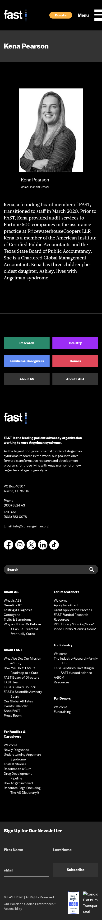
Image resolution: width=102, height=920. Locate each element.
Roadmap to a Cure (18, 769)
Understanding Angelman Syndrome (22, 756)
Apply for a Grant (66, 605)
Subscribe (75, 869)
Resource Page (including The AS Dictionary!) (22, 790)
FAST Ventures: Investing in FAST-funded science (74, 670)
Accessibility (13, 908)
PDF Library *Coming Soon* (74, 624)
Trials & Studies (15, 764)
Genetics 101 (13, 605)
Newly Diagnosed (16, 750)
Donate (60, 15)
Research (26, 343)
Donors (75, 361)
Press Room (13, 715)
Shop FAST (12, 711)
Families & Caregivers (27, 361)
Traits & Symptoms (18, 619)
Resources (62, 619)
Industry (75, 343)
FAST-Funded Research (71, 615)
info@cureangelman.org (30, 526)
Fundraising (62, 712)
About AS (26, 379)
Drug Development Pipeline (18, 775)
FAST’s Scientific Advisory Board (23, 694)
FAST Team (12, 682)
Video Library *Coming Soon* (75, 629)
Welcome (11, 745)
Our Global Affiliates (18, 701)
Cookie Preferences (39, 904)
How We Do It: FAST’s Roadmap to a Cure (21, 670)
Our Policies (12, 904)
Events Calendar (16, 706)
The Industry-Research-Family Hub (76, 660)
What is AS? (13, 600)
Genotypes (12, 615)
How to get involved (18, 783)
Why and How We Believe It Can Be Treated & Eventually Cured (22, 629)
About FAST (75, 379)
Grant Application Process (73, 610)
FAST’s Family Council (20, 687)
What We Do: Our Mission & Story (22, 660)
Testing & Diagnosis (18, 610)
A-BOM (59, 677)
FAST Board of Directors (21, 677)
